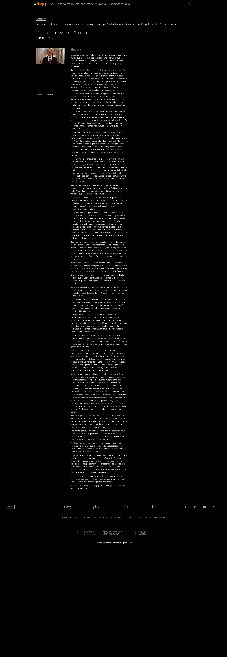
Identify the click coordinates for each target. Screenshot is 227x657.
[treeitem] (66, 4)
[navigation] (116, 4)
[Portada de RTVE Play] (45, 4)
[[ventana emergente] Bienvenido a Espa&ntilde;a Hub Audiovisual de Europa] (140, 536)
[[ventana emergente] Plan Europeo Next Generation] (87, 536)
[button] (34, 4)
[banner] (47, 4)
